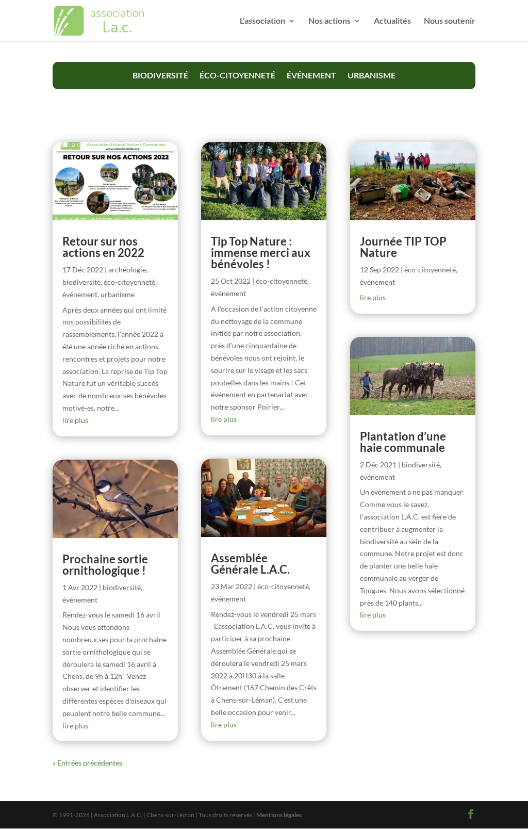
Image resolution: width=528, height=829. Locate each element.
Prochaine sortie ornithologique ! (105, 564)
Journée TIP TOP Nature (403, 246)
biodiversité (160, 75)
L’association (262, 21)
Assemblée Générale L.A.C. (250, 563)
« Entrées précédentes (87, 762)
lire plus (75, 420)
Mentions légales (279, 815)
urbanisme (371, 75)
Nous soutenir (449, 21)
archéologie (127, 269)
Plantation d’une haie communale (403, 441)
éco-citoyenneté (237, 75)
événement (311, 75)
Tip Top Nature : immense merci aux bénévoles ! (260, 252)
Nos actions (329, 21)
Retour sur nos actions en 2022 (103, 246)
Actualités (392, 21)
